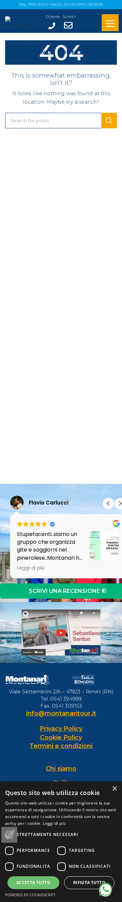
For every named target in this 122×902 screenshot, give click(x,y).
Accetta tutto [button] (33, 882)
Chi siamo (61, 768)
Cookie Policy (61, 737)
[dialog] (61, 841)
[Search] (109, 120)
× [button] (114, 788)
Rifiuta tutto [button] (89, 882)
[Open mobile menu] (110, 23)
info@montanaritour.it (61, 713)
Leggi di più (54, 823)
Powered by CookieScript (30, 894)
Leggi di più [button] (30, 567)
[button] (108, 503)
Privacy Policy (61, 728)
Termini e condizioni (61, 746)
